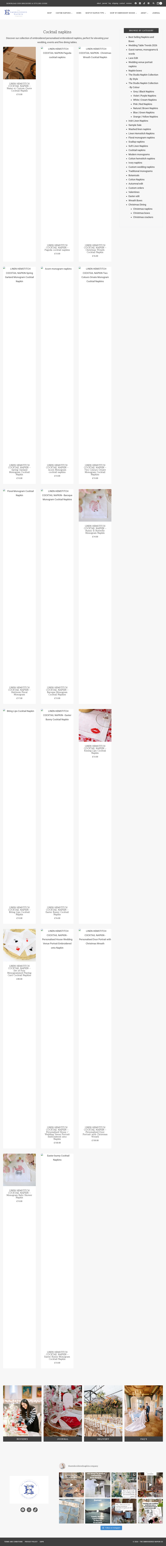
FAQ (109, 3)
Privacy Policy (31, 1542)
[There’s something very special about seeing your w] (124, 1511)
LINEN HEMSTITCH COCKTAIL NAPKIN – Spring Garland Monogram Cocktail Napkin (19, 469)
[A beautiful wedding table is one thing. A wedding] (124, 1484)
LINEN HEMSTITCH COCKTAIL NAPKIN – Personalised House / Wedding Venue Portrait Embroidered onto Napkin (57, 1133)
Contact (122, 3)
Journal (104, 3)
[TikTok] (144, 3)
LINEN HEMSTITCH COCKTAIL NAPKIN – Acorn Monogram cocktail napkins (57, 468)
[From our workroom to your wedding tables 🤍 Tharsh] (71, 1511)
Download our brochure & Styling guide (26, 3)
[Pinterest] (148, 3)
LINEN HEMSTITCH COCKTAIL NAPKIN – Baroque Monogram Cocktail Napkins (57, 691)
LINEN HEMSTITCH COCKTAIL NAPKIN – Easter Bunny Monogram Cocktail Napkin (57, 1355)
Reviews (129, 3)
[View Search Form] (153, 3)
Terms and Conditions (13, 1542)
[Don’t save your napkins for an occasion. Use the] (150, 1484)
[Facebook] (135, 3)
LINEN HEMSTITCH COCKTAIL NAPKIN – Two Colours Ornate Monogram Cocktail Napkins (95, 469)
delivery (103, 1439)
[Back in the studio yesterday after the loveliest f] (97, 1511)
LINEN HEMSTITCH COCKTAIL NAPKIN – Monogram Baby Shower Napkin (19, 1194)
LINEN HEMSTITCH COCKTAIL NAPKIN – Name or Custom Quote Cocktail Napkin (19, 87)
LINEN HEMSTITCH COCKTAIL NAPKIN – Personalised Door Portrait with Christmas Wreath (95, 1132)
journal (156, 13)
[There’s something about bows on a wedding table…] (71, 1484)
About (99, 3)
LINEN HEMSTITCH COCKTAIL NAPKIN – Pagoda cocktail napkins (57, 247)
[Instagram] (140, 3)
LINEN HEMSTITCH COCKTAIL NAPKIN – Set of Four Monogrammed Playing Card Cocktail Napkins (19, 970)
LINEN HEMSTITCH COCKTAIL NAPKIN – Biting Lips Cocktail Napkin (19, 911)
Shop (49, 13)
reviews (22, 1439)
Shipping (115, 3)
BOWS (79, 13)
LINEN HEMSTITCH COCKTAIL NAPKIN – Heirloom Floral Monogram (19, 691)
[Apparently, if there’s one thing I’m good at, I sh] (97, 1484)
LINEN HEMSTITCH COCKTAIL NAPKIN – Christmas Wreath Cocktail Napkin (95, 248)
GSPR (42, 1542)
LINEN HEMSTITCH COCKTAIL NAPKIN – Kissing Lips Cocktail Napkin (95, 749)
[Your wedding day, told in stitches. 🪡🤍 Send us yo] (150, 1511)
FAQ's (143, 1439)
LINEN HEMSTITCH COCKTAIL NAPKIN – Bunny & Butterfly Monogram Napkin (95, 529)
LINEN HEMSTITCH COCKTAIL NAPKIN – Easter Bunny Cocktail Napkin (57, 911)
